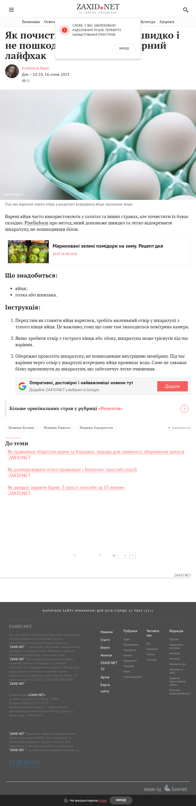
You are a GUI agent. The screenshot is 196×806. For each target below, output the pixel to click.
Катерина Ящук (35, 68)
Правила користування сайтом (177, 681)
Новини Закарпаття (96, 427)
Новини (107, 632)
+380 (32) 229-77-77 (34, 703)
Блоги (105, 647)
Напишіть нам (177, 664)
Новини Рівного (57, 427)
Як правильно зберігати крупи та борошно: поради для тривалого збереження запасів (96, 451)
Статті (105, 639)
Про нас (174, 639)
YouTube (151, 659)
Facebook (152, 649)
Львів (127, 639)
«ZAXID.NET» (36, 695)
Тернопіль (130, 650)
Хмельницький (133, 677)
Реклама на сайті (176, 671)
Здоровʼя (167, 22)
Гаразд (124, 49)
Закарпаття (130, 661)
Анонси (106, 655)
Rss (148, 643)
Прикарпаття (131, 644)
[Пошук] (184, 10)
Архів (105, 677)
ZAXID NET (98, 6)
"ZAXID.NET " (17, 647)
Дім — (27, 74)
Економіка (31, 22)
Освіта (49, 22)
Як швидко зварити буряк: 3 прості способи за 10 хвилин (66, 487)
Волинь (128, 655)
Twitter (150, 654)
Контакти (174, 658)
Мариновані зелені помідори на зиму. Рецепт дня (108, 246)
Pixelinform (36, 223)
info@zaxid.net (57, 707)
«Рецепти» (110, 408)
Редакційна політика (176, 646)
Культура (147, 22)
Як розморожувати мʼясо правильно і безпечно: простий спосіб (72, 469)
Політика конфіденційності (180, 691)
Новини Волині (21, 427)
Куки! (103, 800)
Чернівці (129, 666)
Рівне (127, 671)
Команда (174, 653)
